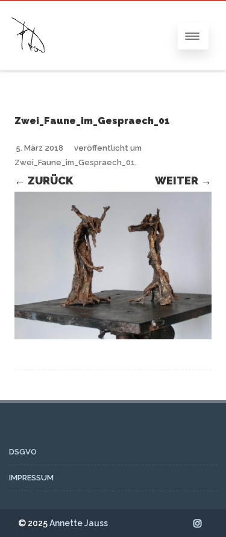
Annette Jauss (78, 523)
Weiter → (183, 180)
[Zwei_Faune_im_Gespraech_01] (113, 265)
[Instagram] (197, 523)
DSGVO (23, 451)
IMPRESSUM (31, 477)
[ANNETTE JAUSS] (28, 64)
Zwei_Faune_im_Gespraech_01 (74, 162)
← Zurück (43, 180)
